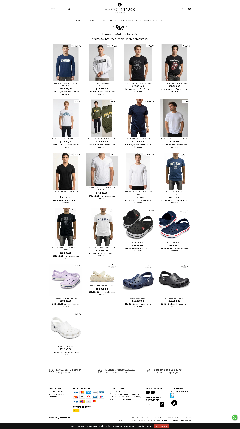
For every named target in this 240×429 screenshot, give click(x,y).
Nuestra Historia (56, 392)
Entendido (161, 426)
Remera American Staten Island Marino (174, 193)
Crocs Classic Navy (138, 298)
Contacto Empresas (154, 20)
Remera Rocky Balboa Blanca (65, 139)
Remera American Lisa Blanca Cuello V (102, 188)
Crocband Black (138, 242)
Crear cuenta (167, 9)
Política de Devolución (58, 394)
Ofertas (113, 20)
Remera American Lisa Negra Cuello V (65, 193)
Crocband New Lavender (65, 298)
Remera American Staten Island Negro (66, 248)
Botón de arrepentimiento (180, 420)
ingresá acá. (162, 420)
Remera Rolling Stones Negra (174, 83)
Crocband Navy (174, 242)
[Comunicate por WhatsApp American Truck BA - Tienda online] (235, 417)
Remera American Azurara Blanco (101, 247)
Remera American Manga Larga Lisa (138, 193)
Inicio (78, 20)
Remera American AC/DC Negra (138, 83)
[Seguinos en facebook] (153, 392)
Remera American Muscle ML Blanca (102, 84)
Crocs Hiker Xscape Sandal (102, 286)
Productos (90, 20)
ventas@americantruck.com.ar (126, 394)
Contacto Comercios (130, 20)
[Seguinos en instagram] (148, 392)
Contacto (53, 397)
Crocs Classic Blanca (65, 346)
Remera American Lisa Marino (138, 139)
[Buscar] (68, 9)
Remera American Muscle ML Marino (65, 84)
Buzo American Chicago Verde (101, 139)
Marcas (102, 20)
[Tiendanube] (60, 418)
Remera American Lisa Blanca (174, 139)
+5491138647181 (119, 392)
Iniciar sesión (179, 9)
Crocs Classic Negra (174, 298)
